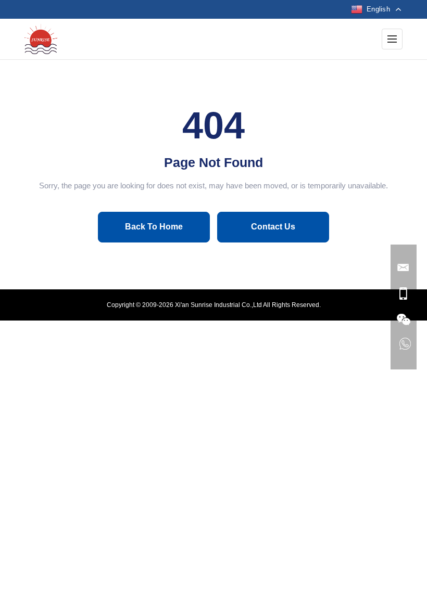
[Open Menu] (392, 39)
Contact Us (273, 226)
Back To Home (154, 226)
